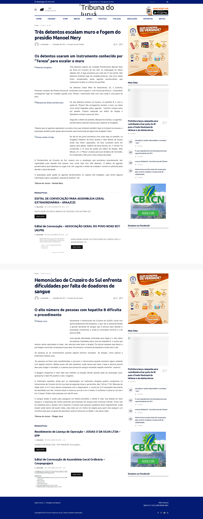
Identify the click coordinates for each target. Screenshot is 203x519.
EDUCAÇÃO (132, 19)
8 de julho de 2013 (59, 44)
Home (37, 25)
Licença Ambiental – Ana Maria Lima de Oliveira (151, 161)
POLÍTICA (102, 19)
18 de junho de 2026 (53, 440)
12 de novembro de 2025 (55, 207)
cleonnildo (45, 44)
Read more (41, 216)
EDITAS (162, 19)
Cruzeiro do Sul (45, 25)
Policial (81, 44)
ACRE (65, 19)
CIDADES (51, 19)
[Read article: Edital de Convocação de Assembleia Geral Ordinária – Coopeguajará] (51, 479)
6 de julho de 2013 (59, 298)
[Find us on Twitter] (161, 512)
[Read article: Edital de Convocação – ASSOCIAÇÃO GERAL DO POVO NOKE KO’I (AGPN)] (51, 246)
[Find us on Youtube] (164, 512)
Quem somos (39, 503)
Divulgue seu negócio (53, 503)
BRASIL (77, 19)
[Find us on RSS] (167, 512)
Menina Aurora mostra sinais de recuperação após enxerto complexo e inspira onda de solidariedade (150, 171)
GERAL (89, 19)
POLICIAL (117, 19)
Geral (81, 298)
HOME (38, 19)
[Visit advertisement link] (148, 50)
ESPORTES (148, 19)
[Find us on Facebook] (158, 512)
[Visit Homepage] (101, 9)
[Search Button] (167, 2)
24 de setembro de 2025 (55, 234)
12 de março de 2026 (54, 468)
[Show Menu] (36, 9)
